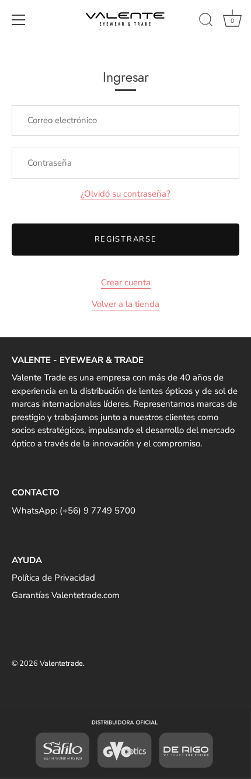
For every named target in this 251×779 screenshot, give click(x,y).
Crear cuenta (126, 282)
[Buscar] (206, 21)
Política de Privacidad (53, 578)
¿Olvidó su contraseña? (125, 194)
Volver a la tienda (125, 304)
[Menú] (19, 20)
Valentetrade (61, 663)
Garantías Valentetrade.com (66, 595)
